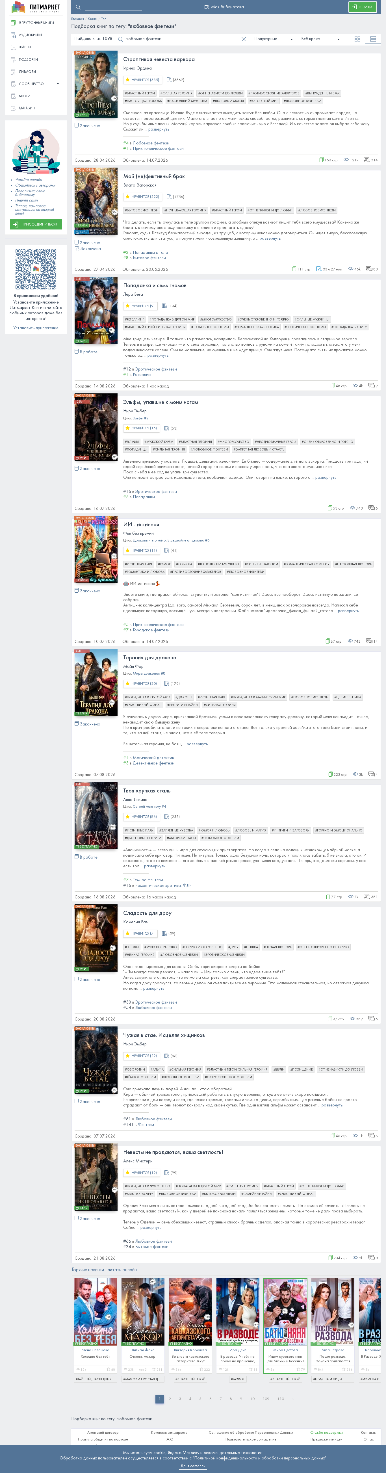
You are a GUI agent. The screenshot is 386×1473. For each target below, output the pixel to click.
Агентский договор (103, 1433)
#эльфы (132, 442)
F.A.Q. (169, 1439)
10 (252, 1399)
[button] (36, 84)
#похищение (301, 1069)
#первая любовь (278, 947)
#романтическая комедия (306, 564)
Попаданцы (144, 497)
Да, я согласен (193, 1466)
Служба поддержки (326, 1433)
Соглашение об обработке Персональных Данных (251, 1433)
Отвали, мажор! (143, 1357)
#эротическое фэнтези (305, 327)
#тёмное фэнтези (140, 1077)
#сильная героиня (176, 93)
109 (266, 1399)
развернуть (159, 129)
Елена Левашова (95, 1350)
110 (280, 1399)
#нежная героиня (140, 955)
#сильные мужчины (311, 319)
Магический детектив (153, 758)
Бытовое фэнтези (149, 258)
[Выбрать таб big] (373, 39)
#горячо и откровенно (203, 947)
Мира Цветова (285, 1350)
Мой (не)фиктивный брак (154, 176)
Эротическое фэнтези (156, 369)
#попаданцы (136, 449)
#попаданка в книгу (349, 327)
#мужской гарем (158, 442)
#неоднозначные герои (275, 442)
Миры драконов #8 (149, 673)
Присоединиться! (39, 224)
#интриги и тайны (182, 705)
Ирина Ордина (137, 68)
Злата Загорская (140, 185)
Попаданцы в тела (150, 252)
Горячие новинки (104, 1270)
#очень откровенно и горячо (263, 319)
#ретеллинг (134, 319)
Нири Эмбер (135, 411)
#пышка (251, 947)
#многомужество (216, 319)
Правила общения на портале (103, 1439)
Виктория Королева (190, 1350)
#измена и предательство (333, 1379)
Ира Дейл (238, 1350)
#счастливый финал (143, 705)
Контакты (368, 1433)
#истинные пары (139, 830)
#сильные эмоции (261, 564)
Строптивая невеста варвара (159, 59)
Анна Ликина (135, 800)
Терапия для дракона (149, 658)
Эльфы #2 (141, 418)
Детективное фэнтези (153, 763)
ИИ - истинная (141, 525)
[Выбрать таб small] (357, 39)
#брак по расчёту (139, 1194)
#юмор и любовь (214, 830)
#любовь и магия (228, 101)
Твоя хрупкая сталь (147, 791)
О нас (368, 1439)
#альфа (157, 1069)
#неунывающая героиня (185, 210)
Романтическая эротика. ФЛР (163, 885)
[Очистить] (244, 39)
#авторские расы (181, 838)
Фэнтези (146, 1125)
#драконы (183, 697)
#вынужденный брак (322, 93)
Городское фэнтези (151, 630)
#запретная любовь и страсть (259, 449)
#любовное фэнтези (302, 101)
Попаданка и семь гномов (155, 286)
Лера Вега (133, 294)
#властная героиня (195, 442)
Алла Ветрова (333, 1350)
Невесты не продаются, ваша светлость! (173, 1152)
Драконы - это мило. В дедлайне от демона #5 (171, 540)
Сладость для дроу (147, 913)
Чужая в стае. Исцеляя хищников (164, 1035)
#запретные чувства (176, 830)
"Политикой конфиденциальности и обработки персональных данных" (259, 1458)
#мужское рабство (160, 947)
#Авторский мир (264, 101)
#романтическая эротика (257, 327)
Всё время (310, 39)
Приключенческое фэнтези (158, 148)
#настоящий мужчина (187, 101)
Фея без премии (138, 533)
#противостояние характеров (274, 93)
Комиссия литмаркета (169, 1433)
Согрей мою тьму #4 (149, 807)
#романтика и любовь (144, 572)
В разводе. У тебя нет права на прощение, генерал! (238, 1361)
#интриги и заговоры (290, 830)
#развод (238, 1379)
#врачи (279, 1069)
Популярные (265, 39)
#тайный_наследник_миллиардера (96, 1379)
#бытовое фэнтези (142, 210)
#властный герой (140, 93)
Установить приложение (35, 328)
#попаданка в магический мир (258, 697)
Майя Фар (133, 666)
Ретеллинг (142, 374)
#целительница (347, 697)
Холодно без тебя (95, 1357)
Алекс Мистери (138, 1161)
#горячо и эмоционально (339, 830)
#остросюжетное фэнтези (228, 1077)
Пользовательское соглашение (250, 1439)
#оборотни (135, 1069)
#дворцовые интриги (143, 838)
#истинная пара (138, 564)
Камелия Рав (135, 922)
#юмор (164, 564)
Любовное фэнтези (151, 143)
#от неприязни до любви (270, 210)
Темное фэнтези (148, 880)
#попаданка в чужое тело (147, 1186)
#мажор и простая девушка (143, 1379)
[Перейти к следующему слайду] (372, 1328)
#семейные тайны (256, 1194)
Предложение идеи (326, 1439)
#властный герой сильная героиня (155, 327)
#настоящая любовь (143, 101)
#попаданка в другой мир (171, 319)
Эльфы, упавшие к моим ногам (160, 402)
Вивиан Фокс (143, 1350)
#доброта (184, 564)
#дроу (233, 947)
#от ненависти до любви (220, 93)
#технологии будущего (218, 564)
